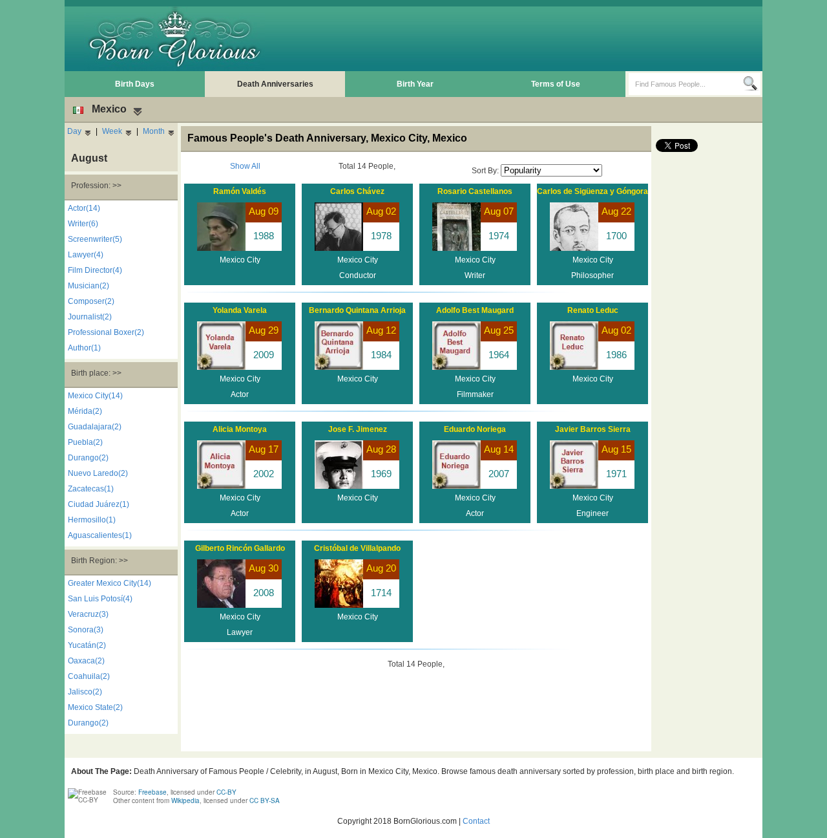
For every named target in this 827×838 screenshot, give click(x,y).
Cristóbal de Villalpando (357, 548)
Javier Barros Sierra (593, 429)
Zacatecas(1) (91, 488)
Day (74, 131)
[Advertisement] (524, 39)
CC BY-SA (264, 800)
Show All (245, 166)
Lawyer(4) (85, 254)
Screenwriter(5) (95, 239)
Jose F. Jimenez (357, 429)
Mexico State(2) (95, 707)
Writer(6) (83, 223)
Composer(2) (91, 301)
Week (112, 131)
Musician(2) (88, 285)
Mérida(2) (85, 411)
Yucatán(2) (87, 645)
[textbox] (686, 84)
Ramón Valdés (239, 191)
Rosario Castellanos (474, 191)
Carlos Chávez (357, 191)
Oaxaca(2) (86, 660)
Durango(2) (88, 457)
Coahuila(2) (89, 676)
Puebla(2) (85, 442)
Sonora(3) (85, 629)
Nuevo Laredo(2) (98, 473)
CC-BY (226, 792)
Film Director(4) (95, 270)
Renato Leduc (592, 310)
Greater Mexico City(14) (109, 583)
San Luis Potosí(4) (100, 598)
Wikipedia (185, 800)
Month (154, 131)
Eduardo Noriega (475, 429)
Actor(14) (84, 208)
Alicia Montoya (240, 429)
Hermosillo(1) (92, 519)
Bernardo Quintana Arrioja (357, 310)
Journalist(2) (90, 316)
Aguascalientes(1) (100, 535)
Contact (476, 821)
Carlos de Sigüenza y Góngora (592, 191)
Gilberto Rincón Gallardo (240, 548)
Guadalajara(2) (94, 426)
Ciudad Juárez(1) (98, 504)
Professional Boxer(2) (106, 332)
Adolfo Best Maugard (475, 310)
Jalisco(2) (85, 691)
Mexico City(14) (95, 395)
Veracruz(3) (88, 614)
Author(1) (84, 347)
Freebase (152, 792)
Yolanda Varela (240, 310)
